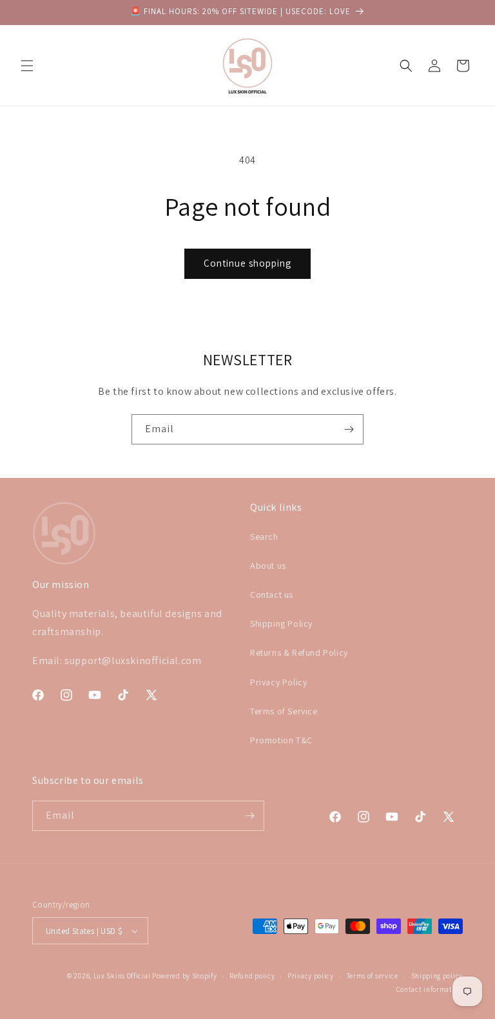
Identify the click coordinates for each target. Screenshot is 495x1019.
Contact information (429, 989)
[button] (27, 66)
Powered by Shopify (184, 975)
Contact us (271, 594)
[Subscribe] (349, 429)
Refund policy (252, 975)
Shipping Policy (281, 623)
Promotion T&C (281, 740)
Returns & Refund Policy (299, 652)
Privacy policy (310, 975)
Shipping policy (437, 975)
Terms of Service (284, 711)
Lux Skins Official (122, 975)
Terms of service (372, 975)
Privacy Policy (278, 682)
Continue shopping (247, 263)
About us (268, 565)
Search (264, 536)
